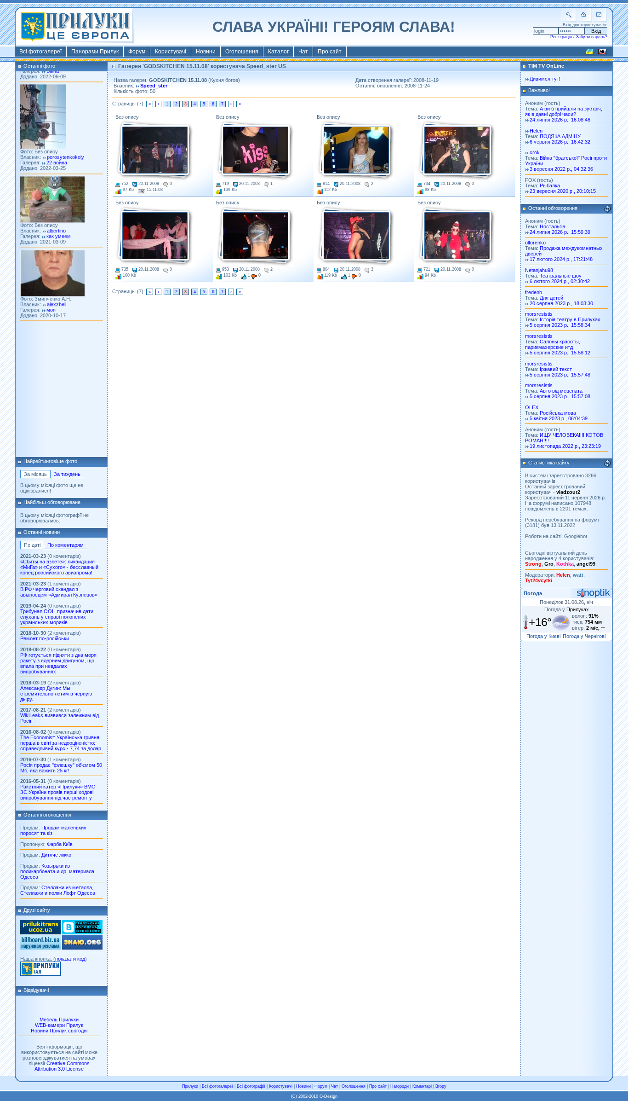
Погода (533, 593)
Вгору (440, 1086)
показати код (70, 959)
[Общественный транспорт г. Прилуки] (40, 932)
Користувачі (170, 51)
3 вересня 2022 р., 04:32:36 (561, 169)
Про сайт (330, 51)
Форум (136, 51)
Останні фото (39, 66)
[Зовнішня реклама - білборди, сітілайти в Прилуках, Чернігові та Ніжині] (40, 947)
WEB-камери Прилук (59, 1025)
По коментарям (65, 545)
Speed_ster (153, 85)
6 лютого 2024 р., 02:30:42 (560, 281)
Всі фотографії (251, 1086)
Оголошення (241, 51)
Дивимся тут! (545, 78)
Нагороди (399, 1086)
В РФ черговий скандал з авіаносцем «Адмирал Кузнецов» (58, 591)
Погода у (566, 609)
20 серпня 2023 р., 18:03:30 (561, 303)
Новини (206, 51)
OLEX (531, 407)
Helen (536, 130)
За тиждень (67, 474)
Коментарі (422, 1086)
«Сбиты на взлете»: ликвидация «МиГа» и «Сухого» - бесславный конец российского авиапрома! (59, 567)
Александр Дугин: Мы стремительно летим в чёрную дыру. (56, 693)
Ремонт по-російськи (44, 638)
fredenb (533, 292)
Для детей (551, 298)
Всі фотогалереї (40, 51)
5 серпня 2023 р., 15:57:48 (560, 374)
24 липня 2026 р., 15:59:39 (560, 232)
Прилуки (190, 1086)
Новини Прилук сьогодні (59, 1030)
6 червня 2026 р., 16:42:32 (560, 142)
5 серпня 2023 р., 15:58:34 (560, 325)
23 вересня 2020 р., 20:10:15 (563, 191)
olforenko (535, 242)
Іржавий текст (556, 369)
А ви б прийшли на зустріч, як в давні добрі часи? (563, 111)
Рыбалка (550, 185)
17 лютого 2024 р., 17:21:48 (561, 259)
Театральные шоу (561, 275)
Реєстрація (561, 37)
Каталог (278, 51)
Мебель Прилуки (59, 1019)
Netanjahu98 (539, 270)
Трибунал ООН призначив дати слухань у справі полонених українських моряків (56, 616)
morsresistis (539, 314)
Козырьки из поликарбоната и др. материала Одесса (57, 871)
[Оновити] (607, 209)
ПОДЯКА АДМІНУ (560, 136)
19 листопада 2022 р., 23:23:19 (565, 446)
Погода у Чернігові (584, 636)
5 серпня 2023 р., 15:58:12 (560, 352)
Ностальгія (552, 226)
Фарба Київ (60, 844)
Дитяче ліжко (56, 855)
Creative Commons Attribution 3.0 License (62, 1066)
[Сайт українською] (590, 53)
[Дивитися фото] (154, 150)
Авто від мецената (561, 391)
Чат (303, 51)
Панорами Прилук (95, 51)
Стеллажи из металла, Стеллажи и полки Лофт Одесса (57, 890)
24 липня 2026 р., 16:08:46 (560, 119)
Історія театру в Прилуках (570, 319)
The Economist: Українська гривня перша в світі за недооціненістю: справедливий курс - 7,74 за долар (60, 743)
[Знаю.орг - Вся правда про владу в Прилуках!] (82, 947)
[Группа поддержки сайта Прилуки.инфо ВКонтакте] (82, 932)
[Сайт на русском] (602, 53)
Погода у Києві (543, 636)
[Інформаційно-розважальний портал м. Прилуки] (40, 974)
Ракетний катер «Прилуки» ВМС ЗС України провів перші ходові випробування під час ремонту (57, 792)
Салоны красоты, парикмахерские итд (552, 344)
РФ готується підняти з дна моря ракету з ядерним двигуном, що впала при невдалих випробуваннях (58, 663)
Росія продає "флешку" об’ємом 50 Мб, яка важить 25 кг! (61, 767)
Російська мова (558, 413)
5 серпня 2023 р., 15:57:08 (560, 396)
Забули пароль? (591, 37)
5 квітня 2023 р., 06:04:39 (559, 418)
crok (535, 152)
